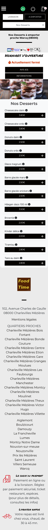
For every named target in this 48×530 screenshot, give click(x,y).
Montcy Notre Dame (25, 442)
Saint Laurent (25, 460)
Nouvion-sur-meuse (24, 446)
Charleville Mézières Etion (25, 352)
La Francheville (25, 433)
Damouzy (25, 429)
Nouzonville (24, 451)
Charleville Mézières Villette (25, 414)
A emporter (35, 17)
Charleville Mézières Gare (24, 357)
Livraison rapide (29, 509)
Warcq (24, 468)
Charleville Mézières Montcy (24, 387)
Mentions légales (24, 319)
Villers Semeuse (24, 464)
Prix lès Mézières (25, 455)
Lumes (25, 438)
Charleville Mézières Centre (25, 348)
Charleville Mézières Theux (24, 400)
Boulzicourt (24, 425)
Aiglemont (25, 420)
